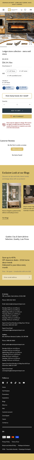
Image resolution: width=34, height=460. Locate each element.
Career (4, 419)
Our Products (6, 391)
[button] (3, 10)
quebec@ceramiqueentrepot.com (15, 344)
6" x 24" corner (23, 71)
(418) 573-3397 (13, 365)
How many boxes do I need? (17, 96)
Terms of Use (15, 442)
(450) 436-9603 (11, 300)
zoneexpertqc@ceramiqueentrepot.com (13, 370)
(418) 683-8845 (11, 340)
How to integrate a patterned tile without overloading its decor (11, 211)
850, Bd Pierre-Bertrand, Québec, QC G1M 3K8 (15, 336)
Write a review (17, 149)
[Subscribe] (29, 277)
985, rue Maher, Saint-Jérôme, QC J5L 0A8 (13, 296)
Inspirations (5, 398)
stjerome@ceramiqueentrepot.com (15, 304)
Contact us (5, 422)
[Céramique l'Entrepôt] (12, 9)
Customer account (7, 412)
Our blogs (5, 218)
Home (4, 387)
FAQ (3, 408)
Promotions (5, 394)
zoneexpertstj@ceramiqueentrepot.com (13, 330)
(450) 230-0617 (13, 325)
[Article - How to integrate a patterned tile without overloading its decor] (11, 195)
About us (4, 405)
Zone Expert (5, 415)
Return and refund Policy (9, 445)
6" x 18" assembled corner (14, 75)
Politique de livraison (24, 445)
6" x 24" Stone (11, 71)
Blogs (3, 401)
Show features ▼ (7, 66)
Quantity (4, 101)
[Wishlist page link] (25, 10)
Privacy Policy (6, 442)
